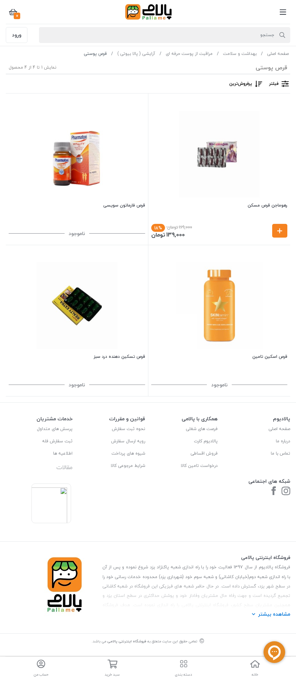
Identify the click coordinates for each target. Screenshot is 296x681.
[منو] (283, 12)
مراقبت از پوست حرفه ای (189, 53)
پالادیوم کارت (206, 441)
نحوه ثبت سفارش (128, 429)
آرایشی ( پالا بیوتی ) (136, 53)
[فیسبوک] (273, 491)
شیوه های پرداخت (128, 453)
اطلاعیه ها (63, 453)
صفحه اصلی (278, 53)
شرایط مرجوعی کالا (128, 465)
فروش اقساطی (204, 453)
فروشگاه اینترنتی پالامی (126, 641)
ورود (16, 34)
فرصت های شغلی (202, 429)
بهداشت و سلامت (240, 53)
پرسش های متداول (55, 429)
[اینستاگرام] (286, 491)
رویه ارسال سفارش (128, 441)
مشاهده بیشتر (274, 614)
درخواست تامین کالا (199, 465)
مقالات (64, 467)
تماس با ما (280, 453)
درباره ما (283, 441)
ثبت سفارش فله (57, 441)
